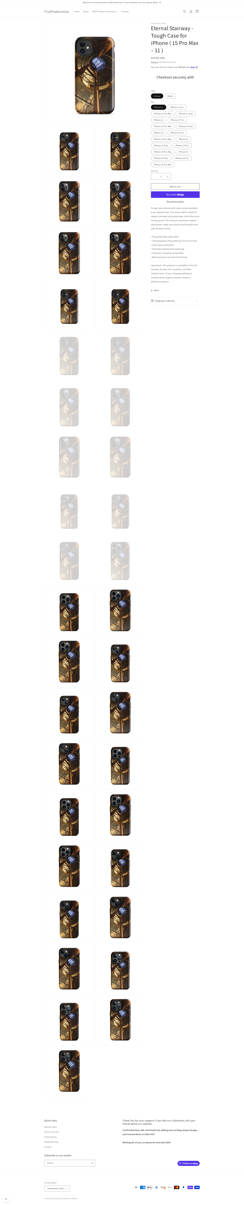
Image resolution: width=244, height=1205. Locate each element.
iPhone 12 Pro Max (163, 126)
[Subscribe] (92, 1163)
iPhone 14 (183, 139)
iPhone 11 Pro (177, 107)
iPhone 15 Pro (182, 158)
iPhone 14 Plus (161, 145)
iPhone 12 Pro (177, 120)
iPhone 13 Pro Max (163, 139)
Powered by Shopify (70, 1198)
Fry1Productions (56, 1198)
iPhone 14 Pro (182, 145)
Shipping (154, 62)
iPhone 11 (158, 107)
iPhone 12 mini (186, 113)
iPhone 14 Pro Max (163, 152)
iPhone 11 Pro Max (162, 113)
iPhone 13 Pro (177, 132)
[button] (105, 11)
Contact (48, 1147)
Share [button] (156, 290)
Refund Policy (50, 1127)
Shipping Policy (51, 1142)
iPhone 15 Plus (161, 158)
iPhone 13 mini (186, 126)
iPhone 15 (183, 152)
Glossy (157, 96)
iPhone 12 (158, 120)
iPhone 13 (158, 132)
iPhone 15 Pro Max (163, 164)
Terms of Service (51, 1132)
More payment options (175, 201)
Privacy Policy (50, 1137)
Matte (170, 96)
